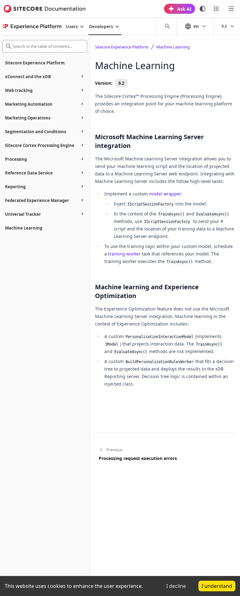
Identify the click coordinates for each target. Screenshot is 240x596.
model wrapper (165, 194)
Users (72, 26)
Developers (101, 26)
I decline (176, 586)
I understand (217, 586)
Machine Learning (173, 47)
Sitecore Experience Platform (121, 47)
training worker (124, 254)
